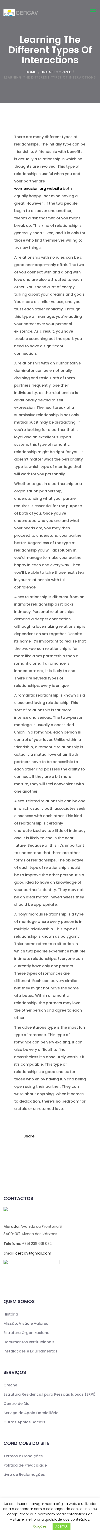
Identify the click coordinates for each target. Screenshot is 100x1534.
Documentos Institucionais (28, 1342)
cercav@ (33, 1253)
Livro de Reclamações (24, 1474)
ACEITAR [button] (61, 1526)
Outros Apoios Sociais (24, 1422)
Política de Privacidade (25, 1465)
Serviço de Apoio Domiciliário (31, 1413)
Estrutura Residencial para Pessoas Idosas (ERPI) (49, 1394)
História (10, 1314)
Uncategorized (56, 72)
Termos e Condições (23, 1456)
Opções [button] (40, 1526)
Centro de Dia (16, 1403)
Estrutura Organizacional (26, 1332)
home (31, 72)
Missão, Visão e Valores (25, 1323)
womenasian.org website (38, 188)
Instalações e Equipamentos (30, 1351)
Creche (10, 1385)
